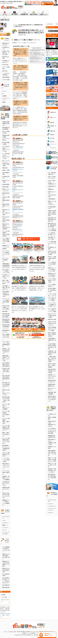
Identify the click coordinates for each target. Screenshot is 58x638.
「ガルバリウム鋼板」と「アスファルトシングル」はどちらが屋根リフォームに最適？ (52, 297)
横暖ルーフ (4, 525)
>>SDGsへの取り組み (5, 613)
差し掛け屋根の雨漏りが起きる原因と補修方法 (5, 364)
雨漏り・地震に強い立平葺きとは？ (5, 434)
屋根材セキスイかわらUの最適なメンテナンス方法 (52, 275)
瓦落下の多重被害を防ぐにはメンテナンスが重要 (52, 329)
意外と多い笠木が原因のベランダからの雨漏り (5, 307)
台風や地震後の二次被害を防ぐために (52, 340)
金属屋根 (4, 95)
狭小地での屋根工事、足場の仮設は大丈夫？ (52, 290)
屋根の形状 (4, 167)
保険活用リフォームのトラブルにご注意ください (52, 376)
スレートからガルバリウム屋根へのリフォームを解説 (52, 310)
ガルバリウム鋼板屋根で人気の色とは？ (5, 454)
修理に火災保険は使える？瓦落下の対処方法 (52, 334)
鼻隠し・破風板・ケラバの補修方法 (5, 282)
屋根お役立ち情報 (52, 319)
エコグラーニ (5, 522)
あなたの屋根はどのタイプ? (5, 86)
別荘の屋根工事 (5, 585)
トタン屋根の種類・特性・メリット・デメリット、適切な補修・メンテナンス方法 (52, 236)
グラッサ (4, 530)
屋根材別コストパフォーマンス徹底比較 (5, 247)
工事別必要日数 (51, 198)
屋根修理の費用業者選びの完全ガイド (5, 123)
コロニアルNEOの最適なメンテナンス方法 (52, 280)
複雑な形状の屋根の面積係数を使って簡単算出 (5, 321)
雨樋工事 (52, 134)
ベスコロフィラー (52, 506)
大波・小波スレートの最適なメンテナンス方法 (5, 271)
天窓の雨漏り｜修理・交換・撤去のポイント (5, 287)
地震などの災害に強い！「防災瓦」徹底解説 (52, 365)
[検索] (56, 24)
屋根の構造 (4, 311)
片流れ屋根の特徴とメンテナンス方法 (5, 483)
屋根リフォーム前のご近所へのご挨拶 (52, 465)
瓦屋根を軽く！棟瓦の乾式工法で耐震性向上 (52, 353)
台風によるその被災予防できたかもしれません (52, 323)
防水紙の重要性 (5, 184)
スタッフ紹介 (4, 597)
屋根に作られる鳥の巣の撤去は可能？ (5, 570)
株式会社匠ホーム (17, 229)
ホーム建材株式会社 (17, 146)
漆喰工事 (52, 122)
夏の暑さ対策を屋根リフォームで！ (5, 206)
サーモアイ (50, 503)
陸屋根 (3, 102)
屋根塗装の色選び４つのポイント (5, 489)
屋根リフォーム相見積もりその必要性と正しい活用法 (52, 459)
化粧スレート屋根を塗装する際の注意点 (52, 258)
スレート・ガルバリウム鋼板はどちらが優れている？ (52, 304)
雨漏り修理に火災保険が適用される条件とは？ (52, 219)
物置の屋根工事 (5, 587)
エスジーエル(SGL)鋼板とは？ (5, 260)
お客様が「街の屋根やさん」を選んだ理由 (5, 53)
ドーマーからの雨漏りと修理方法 (5, 472)
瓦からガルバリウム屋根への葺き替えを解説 (52, 315)
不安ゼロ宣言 (5, 64)
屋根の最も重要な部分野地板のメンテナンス (5, 326)
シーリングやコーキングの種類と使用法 (5, 460)
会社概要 (3, 594)
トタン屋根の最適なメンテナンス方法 (52, 243)
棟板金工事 (52, 131)
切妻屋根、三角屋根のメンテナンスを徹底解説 (5, 478)
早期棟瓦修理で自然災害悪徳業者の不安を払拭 (5, 265)
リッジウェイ (5, 527)
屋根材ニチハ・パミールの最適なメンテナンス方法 (52, 269)
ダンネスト (50, 512)
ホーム (15, 24)
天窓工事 (52, 141)
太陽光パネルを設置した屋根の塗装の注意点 (52, 253)
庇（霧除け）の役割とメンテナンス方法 (5, 276)
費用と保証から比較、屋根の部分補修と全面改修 (52, 225)
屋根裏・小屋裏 (5, 170)
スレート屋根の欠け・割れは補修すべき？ (52, 264)
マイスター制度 (5, 79)
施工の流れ (4, 71)
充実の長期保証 (5, 77)
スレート (4, 91)
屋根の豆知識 (5, 186)
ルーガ (3, 520)
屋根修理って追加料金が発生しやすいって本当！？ (52, 470)
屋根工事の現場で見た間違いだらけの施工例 (52, 371)
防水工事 (52, 138)
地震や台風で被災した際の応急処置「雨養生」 (5, 315)
